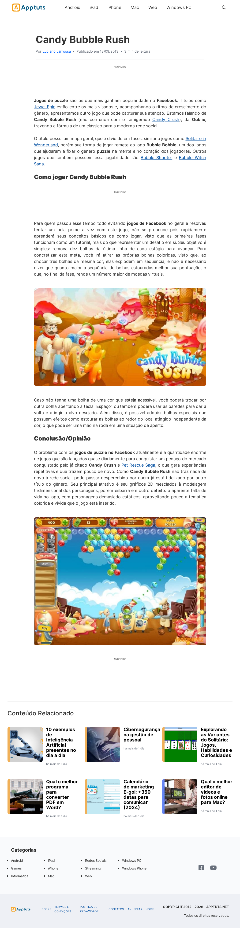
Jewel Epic (44, 106)
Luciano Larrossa (57, 51)
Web (152, 7)
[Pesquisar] (224, 7)
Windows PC (178, 7)
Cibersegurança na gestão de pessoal (142, 735)
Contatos (116, 909)
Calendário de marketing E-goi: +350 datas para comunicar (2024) (139, 794)
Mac (135, 7)
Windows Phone (134, 868)
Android (72, 7)
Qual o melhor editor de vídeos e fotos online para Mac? (216, 792)
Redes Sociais (95, 860)
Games (16, 868)
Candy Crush (165, 119)
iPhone (114, 7)
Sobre (46, 909)
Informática (19, 876)
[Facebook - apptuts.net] (201, 868)
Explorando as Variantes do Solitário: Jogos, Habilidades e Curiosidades (216, 742)
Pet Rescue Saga (138, 465)
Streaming (93, 868)
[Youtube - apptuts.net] (213, 868)
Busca (201, 7)
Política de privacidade (89, 909)
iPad (94, 7)
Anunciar (135, 909)
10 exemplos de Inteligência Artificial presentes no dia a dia (61, 742)
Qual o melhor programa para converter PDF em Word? (62, 794)
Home (150, 909)
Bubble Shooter (156, 157)
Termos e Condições (62, 909)
